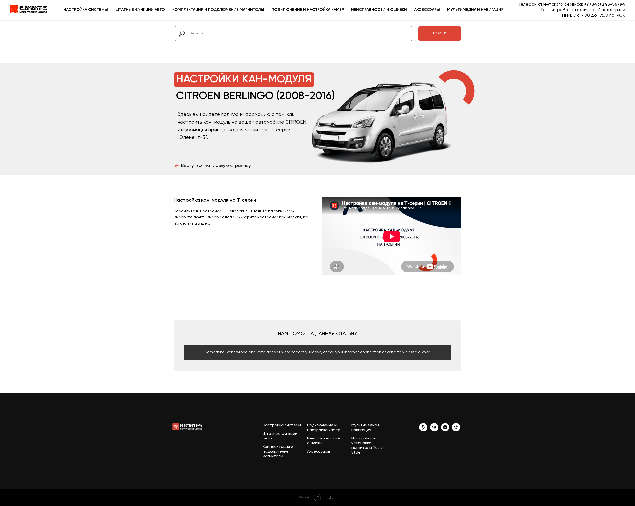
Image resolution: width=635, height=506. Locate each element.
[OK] (423, 430)
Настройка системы (86, 10)
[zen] (445, 430)
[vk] (434, 430)
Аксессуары (427, 10)
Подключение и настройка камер (308, 10)
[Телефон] (456, 430)
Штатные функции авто (140, 10)
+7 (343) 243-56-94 (604, 4)
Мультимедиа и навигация (475, 10)
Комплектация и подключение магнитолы (218, 10)
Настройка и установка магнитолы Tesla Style (367, 446)
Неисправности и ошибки (379, 10)
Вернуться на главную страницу (216, 165)
